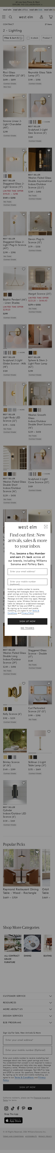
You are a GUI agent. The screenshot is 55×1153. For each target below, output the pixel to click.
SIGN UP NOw (27, 621)
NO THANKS (27, 628)
